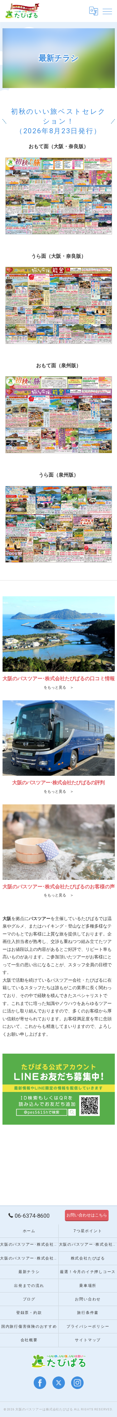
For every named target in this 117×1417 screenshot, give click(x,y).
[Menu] (107, 11)
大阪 (6, 980)
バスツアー (61, 980)
